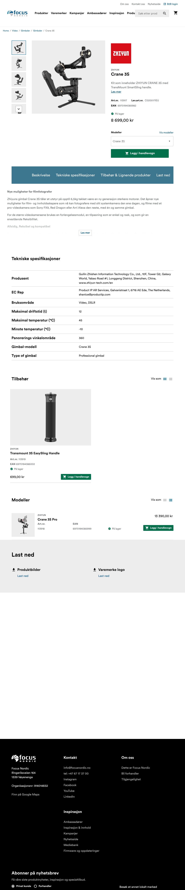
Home (6, 30)
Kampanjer (77, 13)
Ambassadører (97, 13)
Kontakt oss (138, 4)
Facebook (70, 785)
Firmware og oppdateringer (81, 851)
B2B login (172, 4)
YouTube (69, 791)
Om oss (124, 4)
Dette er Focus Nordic (135, 768)
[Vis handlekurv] (175, 13)
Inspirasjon (116, 13)
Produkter (41, 13)
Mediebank (71, 845)
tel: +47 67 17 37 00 (76, 773)
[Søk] (164, 13)
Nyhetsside (154, 4)
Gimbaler (25, 30)
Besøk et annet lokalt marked (138, 887)
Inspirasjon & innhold (77, 828)
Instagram (70, 779)
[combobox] (152, 13)
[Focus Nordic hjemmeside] (17, 13)
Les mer (116, 91)
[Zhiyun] (121, 53)
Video (15, 30)
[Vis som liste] (170, 379)
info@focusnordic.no (77, 768)
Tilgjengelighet (131, 779)
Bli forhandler (130, 773)
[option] (19, 47)
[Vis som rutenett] (165, 379)
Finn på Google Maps (25, 794)
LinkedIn (69, 796)
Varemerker (59, 13)
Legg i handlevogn (142, 153)
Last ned (22, 576)
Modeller (116, 132)
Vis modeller (166, 132)
